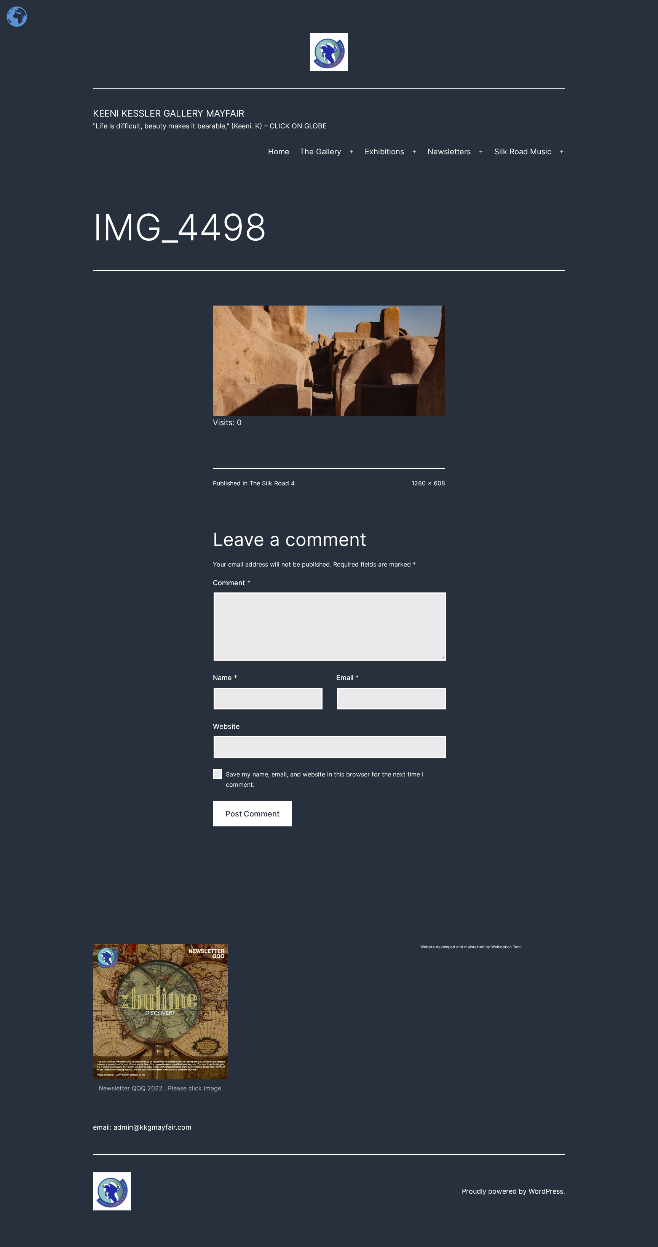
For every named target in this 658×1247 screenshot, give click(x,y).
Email (347, 678)
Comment (232, 583)
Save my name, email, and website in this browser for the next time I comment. (324, 779)
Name (225, 678)
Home (278, 151)
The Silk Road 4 (272, 483)
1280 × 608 (428, 483)
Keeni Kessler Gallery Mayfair (168, 113)
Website (226, 726)
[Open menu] (351, 151)
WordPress (546, 1191)
